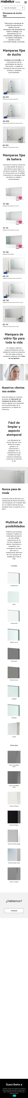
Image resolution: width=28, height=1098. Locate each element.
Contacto (14, 911)
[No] (26, 1092)
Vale (14, 1095)
